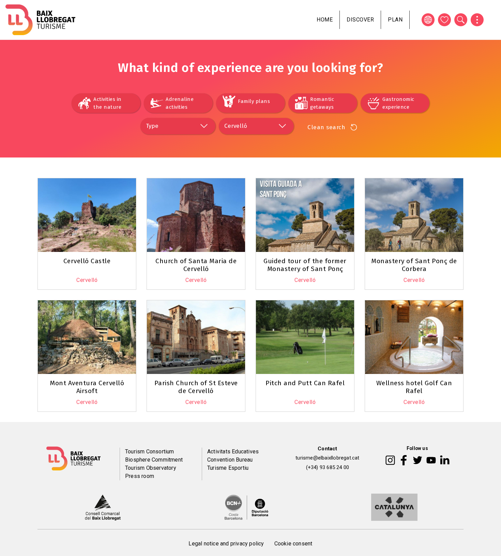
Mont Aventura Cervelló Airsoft (87, 387)
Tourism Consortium (149, 451)
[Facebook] (404, 460)
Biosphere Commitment (154, 459)
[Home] (40, 20)
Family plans (254, 101)
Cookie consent (293, 543)
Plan (395, 19)
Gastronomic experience (398, 103)
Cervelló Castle (87, 261)
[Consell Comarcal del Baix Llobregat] (103, 506)
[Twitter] (417, 460)
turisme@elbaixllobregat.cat (327, 458)
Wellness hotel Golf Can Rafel (414, 387)
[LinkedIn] (445, 460)
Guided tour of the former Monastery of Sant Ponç (305, 265)
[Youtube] (431, 460)
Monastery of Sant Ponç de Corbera (414, 265)
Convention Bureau (230, 459)
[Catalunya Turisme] (394, 506)
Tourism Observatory (150, 468)
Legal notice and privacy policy (226, 543)
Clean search (326, 127)
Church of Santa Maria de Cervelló (196, 265)
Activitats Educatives (233, 451)
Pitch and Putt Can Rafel (305, 383)
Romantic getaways (322, 103)
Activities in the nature (107, 103)
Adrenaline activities (180, 103)
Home (325, 19)
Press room (139, 476)
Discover (360, 19)
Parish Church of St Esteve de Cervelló (196, 387)
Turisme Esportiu (227, 468)
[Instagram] (390, 460)
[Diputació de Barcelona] (246, 506)
